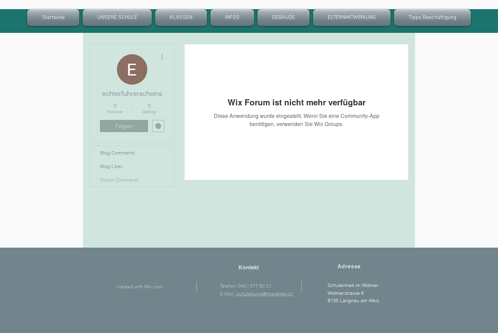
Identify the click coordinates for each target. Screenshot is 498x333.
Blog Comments (117, 153)
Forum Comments (119, 180)
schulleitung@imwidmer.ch (264, 294)
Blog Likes (111, 166)
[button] (181, 17)
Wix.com (153, 287)
